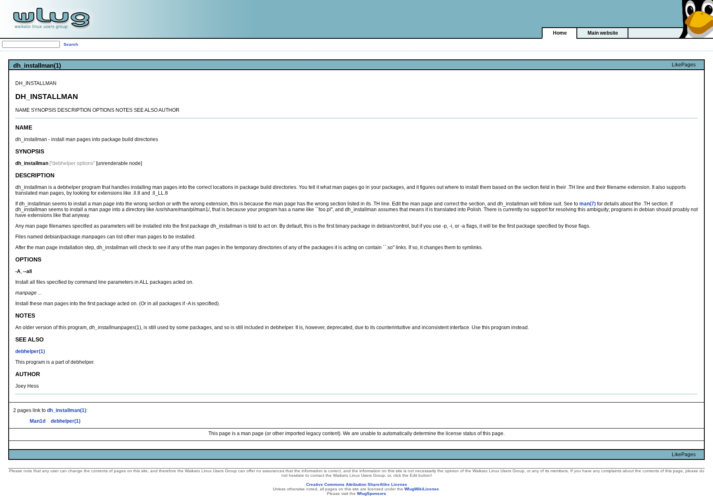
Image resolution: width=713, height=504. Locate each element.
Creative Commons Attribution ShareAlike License (356, 484)
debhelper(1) (30, 351)
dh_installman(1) (66, 410)
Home (560, 33)
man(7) (587, 204)
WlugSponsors (371, 493)
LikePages (684, 65)
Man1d (37, 421)
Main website (603, 33)
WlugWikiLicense (421, 489)
